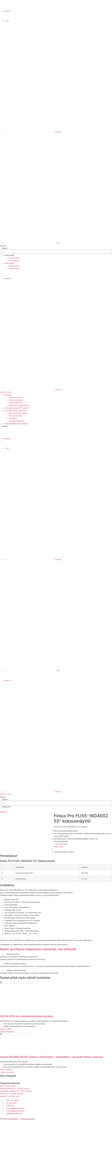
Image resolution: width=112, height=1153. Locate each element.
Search (3, 246)
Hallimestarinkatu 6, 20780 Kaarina (14, 1088)
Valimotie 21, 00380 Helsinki (11, 1094)
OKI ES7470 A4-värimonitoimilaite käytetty (26, 1016)
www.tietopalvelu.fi (8, 1086)
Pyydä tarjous (14, 258)
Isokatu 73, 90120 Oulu (9, 1096)
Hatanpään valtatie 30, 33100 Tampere (16, 1091)
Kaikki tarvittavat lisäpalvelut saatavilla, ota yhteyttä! (38, 949)
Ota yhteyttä (14, 260)
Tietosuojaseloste (27, 1119)
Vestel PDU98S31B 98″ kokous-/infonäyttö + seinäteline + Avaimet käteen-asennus (51, 1056)
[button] (56, 429)
